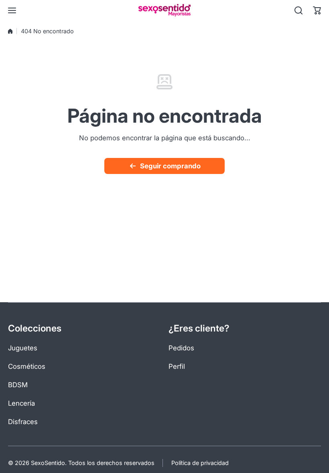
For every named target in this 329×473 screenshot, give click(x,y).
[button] (317, 10)
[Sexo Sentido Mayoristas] (164, 10)
